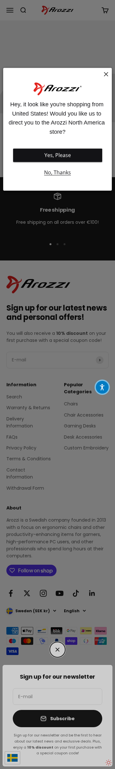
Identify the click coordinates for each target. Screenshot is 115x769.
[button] (102, 387)
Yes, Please (57, 155)
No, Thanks (57, 172)
